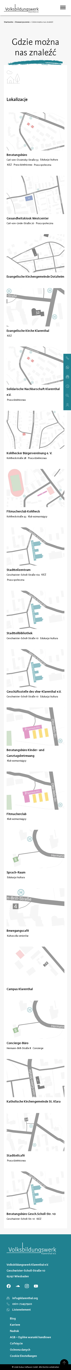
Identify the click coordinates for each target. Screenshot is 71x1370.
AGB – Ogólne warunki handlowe (30, 1337)
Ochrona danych (20, 1349)
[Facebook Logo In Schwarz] (9, 1286)
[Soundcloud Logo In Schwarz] (18, 1286)
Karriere (15, 1325)
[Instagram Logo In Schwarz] (27, 1286)
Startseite (8, 22)
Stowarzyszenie (22, 22)
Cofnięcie (16, 1343)
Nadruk (14, 1331)
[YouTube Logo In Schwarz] (36, 1286)
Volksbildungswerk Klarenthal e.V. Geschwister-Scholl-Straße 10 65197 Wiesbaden (28, 1270)
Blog (13, 1318)
